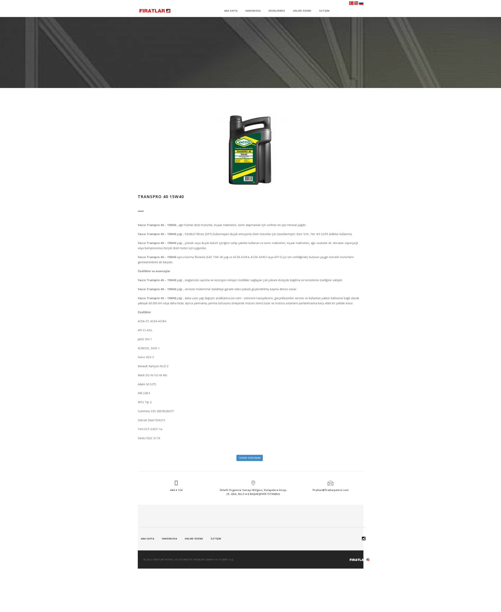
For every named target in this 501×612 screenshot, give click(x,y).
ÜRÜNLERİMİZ (277, 10)
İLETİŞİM (324, 10)
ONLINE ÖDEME (302, 10)
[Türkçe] (351, 3)
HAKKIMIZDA (253, 10)
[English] (356, 3)
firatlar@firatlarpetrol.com (331, 490)
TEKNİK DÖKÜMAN (250, 457)
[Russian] (361, 3)
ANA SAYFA (231, 10)
